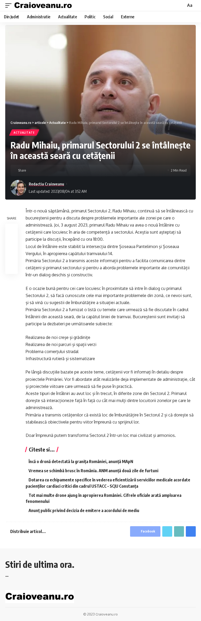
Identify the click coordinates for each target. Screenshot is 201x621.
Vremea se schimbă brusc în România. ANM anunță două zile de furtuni (93, 470)
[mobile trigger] (9, 5)
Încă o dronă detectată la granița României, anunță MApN (81, 461)
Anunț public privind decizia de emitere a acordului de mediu (84, 510)
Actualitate (24, 132)
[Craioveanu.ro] (43, 5)
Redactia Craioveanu (46, 184)
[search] (181, 6)
